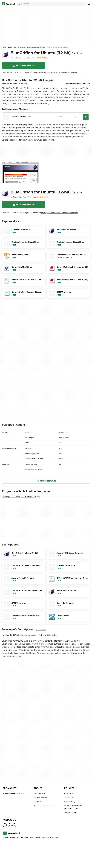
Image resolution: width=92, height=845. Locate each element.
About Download (40, 793)
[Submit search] (19, 4)
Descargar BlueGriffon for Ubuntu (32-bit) (19, 497)
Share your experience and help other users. (59, 72)
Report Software (48, 481)
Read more (86, 83)
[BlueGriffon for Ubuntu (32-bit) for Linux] (5, 54)
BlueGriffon (41, 630)
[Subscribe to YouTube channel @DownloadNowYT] (14, 825)
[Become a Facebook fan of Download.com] (5, 825)
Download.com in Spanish (43, 806)
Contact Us (38, 802)
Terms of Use (69, 798)
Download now (25, 65)
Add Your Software (40, 798)
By (16, 58)
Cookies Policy (69, 802)
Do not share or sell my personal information (73, 807)
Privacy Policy (69, 793)
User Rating (31, 58)
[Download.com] (8, 3)
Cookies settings (70, 813)
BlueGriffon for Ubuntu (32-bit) (46, 53)
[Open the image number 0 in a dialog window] (20, 172)
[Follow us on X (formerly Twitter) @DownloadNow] (10, 825)
